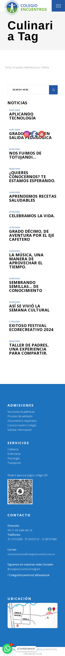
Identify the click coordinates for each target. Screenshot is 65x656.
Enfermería (14, 454)
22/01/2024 (14, 110)
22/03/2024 (14, 227)
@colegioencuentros (19, 569)
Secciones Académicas (21, 412)
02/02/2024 (14, 149)
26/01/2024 (14, 129)
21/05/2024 (14, 321)
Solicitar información (20, 430)
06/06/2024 (14, 341)
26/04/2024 (14, 251)
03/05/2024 (14, 302)
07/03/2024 (14, 212)
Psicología (14, 458)
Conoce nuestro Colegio (22, 425)
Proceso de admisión (20, 416)
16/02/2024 (14, 192)
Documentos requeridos (22, 421)
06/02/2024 (14, 168)
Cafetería (13, 449)
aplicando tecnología (22, 116)
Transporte (14, 463)
